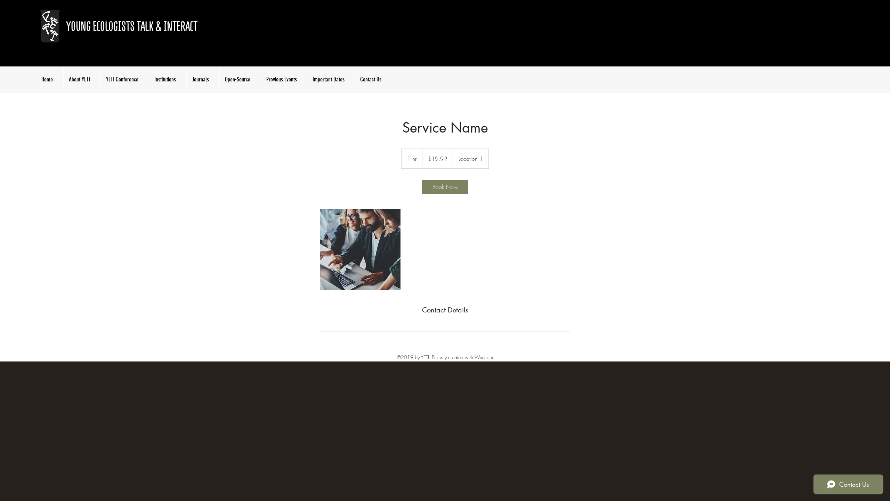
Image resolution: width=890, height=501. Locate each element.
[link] (445, 187)
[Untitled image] (360, 249)
